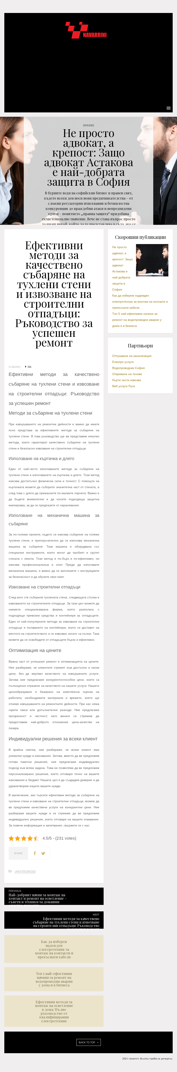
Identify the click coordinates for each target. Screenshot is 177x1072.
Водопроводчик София (128, 368)
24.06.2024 (15, 366)
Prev (8, 171)
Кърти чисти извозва (126, 380)
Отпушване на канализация (132, 356)
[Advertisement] (88, 71)
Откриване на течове (127, 374)
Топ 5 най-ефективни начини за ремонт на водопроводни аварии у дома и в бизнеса (136, 320)
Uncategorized (25, 871)
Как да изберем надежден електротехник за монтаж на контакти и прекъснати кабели (140, 301)
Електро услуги (123, 362)
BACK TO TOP (87, 1042)
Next (169, 171)
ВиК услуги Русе (123, 386)
